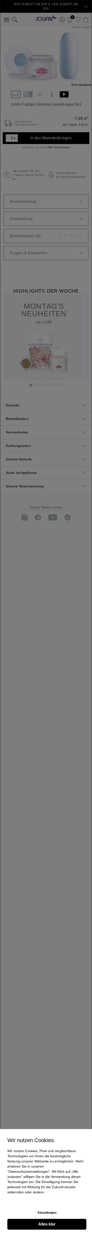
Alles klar (46, 1224)
